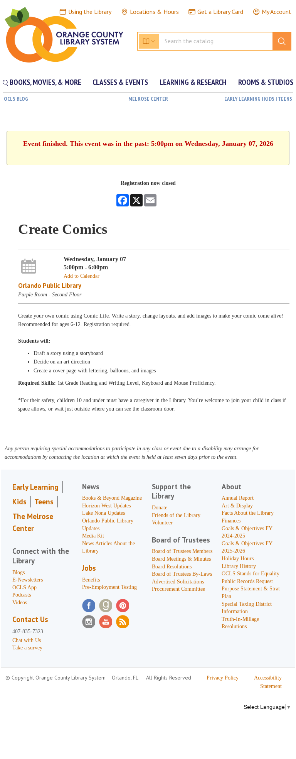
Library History (239, 566)
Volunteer (162, 523)
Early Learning (35, 487)
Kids (19, 501)
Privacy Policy (223, 678)
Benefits (91, 580)
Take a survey (27, 648)
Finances (231, 521)
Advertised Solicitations (178, 582)
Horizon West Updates (106, 506)
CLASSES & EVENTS (120, 82)
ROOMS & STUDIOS (265, 82)
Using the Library (89, 11)
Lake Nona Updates (103, 513)
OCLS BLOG (16, 98)
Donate (159, 508)
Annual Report (238, 498)
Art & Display (237, 506)
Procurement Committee (178, 589)
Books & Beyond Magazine (112, 498)
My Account (276, 11)
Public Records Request (247, 581)
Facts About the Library (248, 513)
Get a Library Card (220, 11)
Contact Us (30, 619)
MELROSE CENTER (148, 98)
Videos (19, 602)
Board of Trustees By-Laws (182, 574)
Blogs (18, 572)
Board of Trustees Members (182, 551)
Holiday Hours (238, 558)
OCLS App (24, 587)
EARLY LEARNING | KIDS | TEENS (258, 98)
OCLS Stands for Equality (250, 573)
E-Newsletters (27, 580)
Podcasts (21, 595)
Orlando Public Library (49, 285)
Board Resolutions (172, 567)
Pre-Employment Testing (109, 587)
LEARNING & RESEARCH (193, 82)
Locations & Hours (154, 11)
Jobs (89, 568)
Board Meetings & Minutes (181, 559)
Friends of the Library (176, 515)
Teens (44, 501)
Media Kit (93, 536)
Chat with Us (26, 640)
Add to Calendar (81, 276)
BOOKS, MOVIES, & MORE (44, 82)
